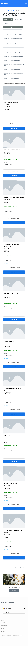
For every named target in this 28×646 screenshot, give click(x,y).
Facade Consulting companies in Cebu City (13, 78)
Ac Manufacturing (9, 341)
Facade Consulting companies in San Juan (12, 27)
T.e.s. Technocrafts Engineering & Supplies (13, 531)
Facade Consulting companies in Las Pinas (13, 52)
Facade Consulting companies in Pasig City (13, 34)
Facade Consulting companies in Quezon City (13, 56)
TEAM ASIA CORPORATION (12, 150)
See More (6, 119)
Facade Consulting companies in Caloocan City (13, 44)
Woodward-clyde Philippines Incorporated (12, 245)
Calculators (4, 625)
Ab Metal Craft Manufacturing (12, 294)
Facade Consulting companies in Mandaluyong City (14, 65)
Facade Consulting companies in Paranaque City (13, 39)
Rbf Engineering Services (10, 483)
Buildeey (4, 3)
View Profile (14, 128)
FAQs (3, 631)
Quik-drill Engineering (10, 436)
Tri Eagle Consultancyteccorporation (14, 197)
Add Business (5, 623)
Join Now (14, 590)
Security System (18, 19)
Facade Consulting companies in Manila (12, 30)
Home (4, 10)
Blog (2, 628)
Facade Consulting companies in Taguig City (13, 48)
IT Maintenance (7, 23)
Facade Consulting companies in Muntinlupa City (13, 74)
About (3, 620)
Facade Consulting (10, 10)
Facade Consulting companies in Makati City (13, 60)
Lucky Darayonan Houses (11, 102)
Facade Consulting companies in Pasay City (13, 69)
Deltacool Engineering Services (12, 388)
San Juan (15, 112)
